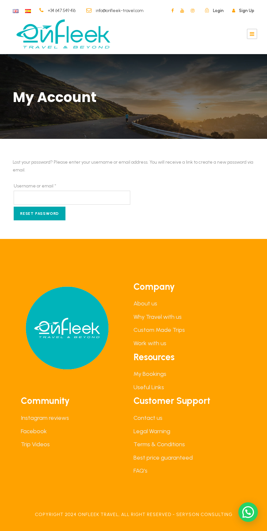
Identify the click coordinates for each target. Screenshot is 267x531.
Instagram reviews (45, 417)
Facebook (34, 431)
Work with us (150, 343)
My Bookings (150, 373)
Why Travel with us (158, 316)
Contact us (148, 417)
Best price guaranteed (163, 457)
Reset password (39, 213)
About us (145, 303)
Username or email (44, 186)
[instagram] (192, 10)
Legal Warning (152, 431)
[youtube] (182, 10)
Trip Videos (35, 444)
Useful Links (149, 387)
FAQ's (141, 470)
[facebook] (172, 10)
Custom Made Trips (159, 329)
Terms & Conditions (159, 444)
